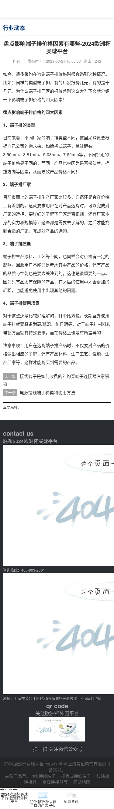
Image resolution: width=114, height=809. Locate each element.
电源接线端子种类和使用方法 (47, 392)
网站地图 (81, 782)
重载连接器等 (55, 782)
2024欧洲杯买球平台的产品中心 (42, 803)
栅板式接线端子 (76, 776)
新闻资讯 (71, 801)
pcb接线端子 (44, 776)
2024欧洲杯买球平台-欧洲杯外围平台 (14, 797)
